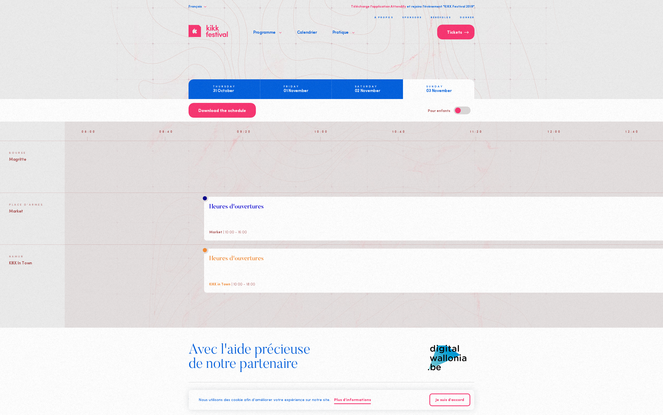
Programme (265, 32)
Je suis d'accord (450, 400)
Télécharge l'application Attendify (378, 6)
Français (196, 6)
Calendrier (307, 32)
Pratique (341, 32)
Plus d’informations (352, 400)
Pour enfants (439, 110)
